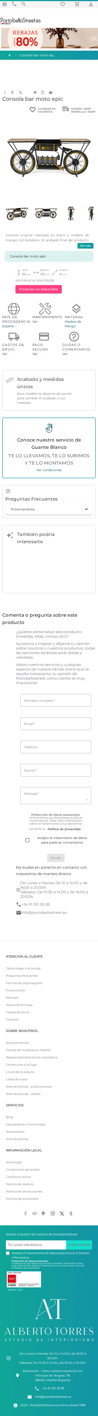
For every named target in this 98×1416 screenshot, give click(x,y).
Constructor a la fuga (21, 1064)
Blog (9, 1117)
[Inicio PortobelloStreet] (20, 24)
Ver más (85, 245)
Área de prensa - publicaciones (29, 1086)
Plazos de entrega (19, 1005)
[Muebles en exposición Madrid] (4, 4)
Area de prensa (17, 1139)
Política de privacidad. (27, 1267)
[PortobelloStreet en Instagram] (53, 1214)
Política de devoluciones (24, 1191)
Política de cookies (20, 1184)
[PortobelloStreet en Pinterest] (44, 1214)
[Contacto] (14, 4)
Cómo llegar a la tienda (23, 968)
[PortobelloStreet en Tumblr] (71, 1214)
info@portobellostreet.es (44, 912)
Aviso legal (14, 1162)
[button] (49, 509)
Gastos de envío (17, 1012)
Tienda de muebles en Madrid (28, 1050)
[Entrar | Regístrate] (91, 4)
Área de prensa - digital (23, 1094)
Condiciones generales (23, 1169)
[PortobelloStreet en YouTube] (35, 1214)
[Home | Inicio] (9, 55)
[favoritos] (63, 4)
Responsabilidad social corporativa (31, 1057)
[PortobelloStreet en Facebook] (26, 1214)
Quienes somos (17, 1042)
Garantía (12, 1019)
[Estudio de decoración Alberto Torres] (49, 1342)
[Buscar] (23, 4)
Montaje (12, 997)
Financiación (15, 990)
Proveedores (15, 1131)
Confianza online (18, 1177)
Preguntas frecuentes (22, 975)
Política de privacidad (22, 1198)
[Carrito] (78, 4)
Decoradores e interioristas (25, 1124)
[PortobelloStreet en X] (62, 1214)
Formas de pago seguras (24, 983)
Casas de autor (17, 1079)
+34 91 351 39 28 (35, 904)
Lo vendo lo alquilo (20, 1072)
